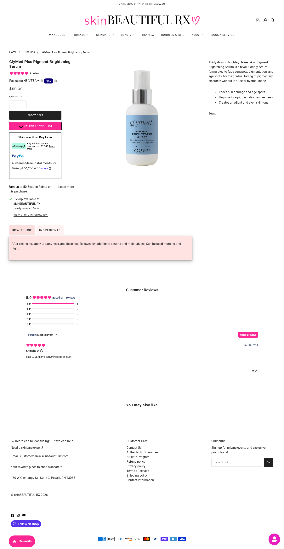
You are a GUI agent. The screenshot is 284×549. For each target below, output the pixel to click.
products (29, 52)
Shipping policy (137, 475)
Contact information (140, 480)
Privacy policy (136, 466)
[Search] (272, 20)
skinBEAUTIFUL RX (27, 204)
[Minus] (11, 104)
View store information (31, 215)
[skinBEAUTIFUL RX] (142, 20)
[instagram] (18, 515)
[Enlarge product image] (142, 118)
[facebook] (12, 515)
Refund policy (136, 461)
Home (12, 52)
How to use (22, 230)
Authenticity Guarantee (142, 452)
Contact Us (134, 447)
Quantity (16, 96)
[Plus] (24, 104)
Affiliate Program (138, 457)
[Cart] (258, 20)
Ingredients (50, 230)
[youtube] (24, 515)
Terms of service (138, 471)
